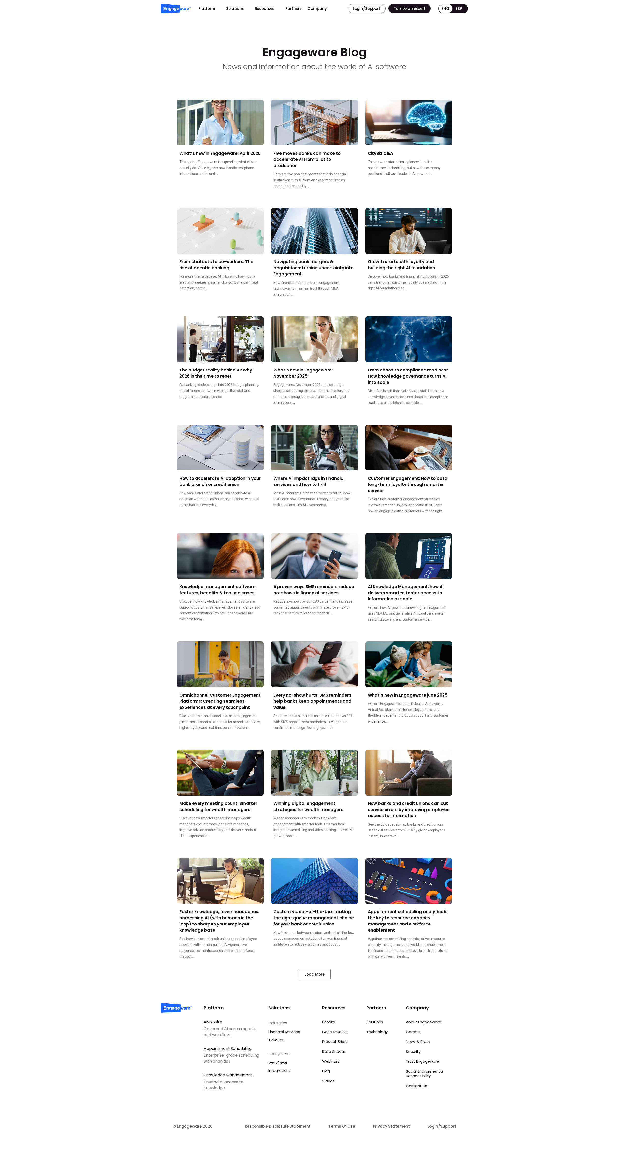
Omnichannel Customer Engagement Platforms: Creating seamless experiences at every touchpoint (220, 701)
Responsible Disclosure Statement (278, 1126)
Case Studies (334, 1031)
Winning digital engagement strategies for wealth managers (308, 806)
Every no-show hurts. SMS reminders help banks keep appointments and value (312, 701)
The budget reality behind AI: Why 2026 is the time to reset (215, 373)
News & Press (418, 1041)
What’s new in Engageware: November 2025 (303, 373)
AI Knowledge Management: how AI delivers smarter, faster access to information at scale (406, 593)
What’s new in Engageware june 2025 (407, 695)
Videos (328, 1080)
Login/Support (442, 1126)
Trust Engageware (422, 1061)
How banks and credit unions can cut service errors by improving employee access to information (409, 809)
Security (413, 1051)
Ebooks (328, 1022)
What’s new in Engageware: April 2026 (220, 153)
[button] (315, 974)
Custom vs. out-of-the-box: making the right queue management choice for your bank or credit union (313, 918)
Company (317, 8)
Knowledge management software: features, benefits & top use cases (218, 590)
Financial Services (284, 1031)
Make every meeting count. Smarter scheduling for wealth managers (218, 806)
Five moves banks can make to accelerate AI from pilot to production (307, 159)
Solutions (235, 8)
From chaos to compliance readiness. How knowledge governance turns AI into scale (409, 376)
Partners (293, 8)
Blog (326, 1071)
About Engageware (423, 1022)
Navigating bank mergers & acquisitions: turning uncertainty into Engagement (313, 268)
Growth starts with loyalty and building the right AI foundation (401, 265)
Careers (413, 1031)
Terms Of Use (342, 1126)
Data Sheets (333, 1051)
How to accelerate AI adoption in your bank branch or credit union (220, 481)
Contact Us (416, 1085)
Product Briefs (335, 1041)
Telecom (276, 1039)
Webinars (330, 1061)
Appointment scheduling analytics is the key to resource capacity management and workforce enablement (408, 921)
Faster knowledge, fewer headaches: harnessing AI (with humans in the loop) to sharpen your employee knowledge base (219, 921)
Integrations (279, 1070)
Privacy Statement (391, 1126)
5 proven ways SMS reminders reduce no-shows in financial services (313, 590)
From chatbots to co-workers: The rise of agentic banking (216, 265)
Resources (264, 8)
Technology (377, 1031)
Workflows (277, 1062)
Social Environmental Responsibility (424, 1073)
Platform (206, 8)
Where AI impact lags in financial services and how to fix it (309, 481)
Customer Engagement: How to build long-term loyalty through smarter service (407, 484)
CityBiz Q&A (380, 153)
